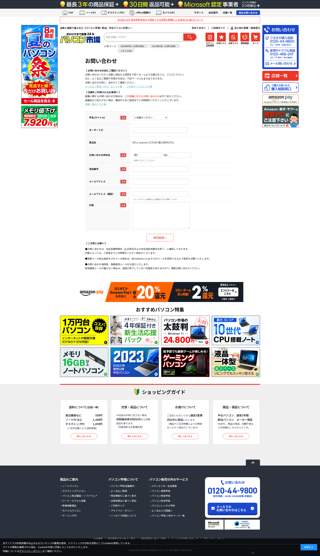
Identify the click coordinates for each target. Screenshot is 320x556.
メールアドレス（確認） (102, 194)
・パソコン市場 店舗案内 (121, 486)
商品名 (92, 142)
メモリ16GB (126, 50)
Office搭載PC (143, 12)
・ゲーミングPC (68, 515)
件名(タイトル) (97, 117)
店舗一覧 (227, 12)
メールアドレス (97, 181)
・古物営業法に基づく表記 (122, 500)
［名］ (165, 155)
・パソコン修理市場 (159, 495)
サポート (199, 12)
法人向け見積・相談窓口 (247, 27)
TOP (70, 12)
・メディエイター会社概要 (163, 486)
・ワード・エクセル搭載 (73, 500)
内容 (91, 205)
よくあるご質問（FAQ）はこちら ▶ (103, 86)
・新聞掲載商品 (68, 505)
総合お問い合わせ (248, 12)
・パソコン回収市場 (159, 500)
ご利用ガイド (218, 27)
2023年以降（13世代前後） (164, 46)
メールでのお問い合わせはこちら (231, 508)
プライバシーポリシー (30, 551)
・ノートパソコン (69, 486)
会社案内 (213, 12)
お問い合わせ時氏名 (99, 155)
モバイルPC (168, 12)
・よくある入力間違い (160, 510)
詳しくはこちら (84, 436)
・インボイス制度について (122, 515)
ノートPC (91, 12)
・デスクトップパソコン (73, 491)
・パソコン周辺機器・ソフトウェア (78, 495)
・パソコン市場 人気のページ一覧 (167, 515)
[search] (189, 37)
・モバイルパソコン (70, 510)
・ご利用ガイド (116, 505)
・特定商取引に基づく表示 (122, 495)
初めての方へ (199, 27)
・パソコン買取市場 (159, 491)
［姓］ (135, 155)
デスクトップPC (116, 12)
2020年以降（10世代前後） (133, 46)
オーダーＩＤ (96, 130)
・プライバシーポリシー (121, 510)
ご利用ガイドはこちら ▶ (139, 86)
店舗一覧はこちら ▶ (95, 104)
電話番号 (93, 169)
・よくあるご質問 (117, 491)
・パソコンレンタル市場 (162, 505)
